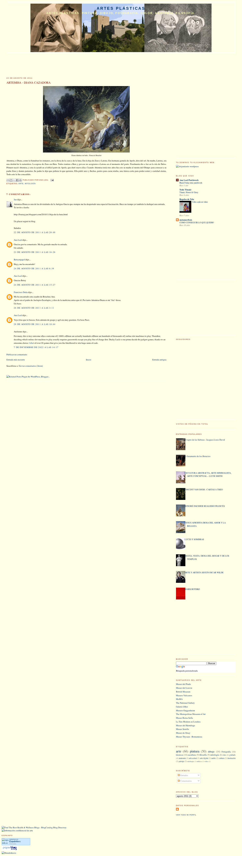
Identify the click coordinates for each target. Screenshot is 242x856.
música (199, 761)
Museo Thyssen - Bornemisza (189, 736)
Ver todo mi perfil (186, 815)
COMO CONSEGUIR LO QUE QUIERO (196, 222)
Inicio (88, 359)
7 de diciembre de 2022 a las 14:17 (36, 347)
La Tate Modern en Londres (188, 721)
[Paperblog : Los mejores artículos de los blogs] (10, 849)
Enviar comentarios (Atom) (31, 365)
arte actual (193, 758)
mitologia (190, 761)
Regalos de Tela (186, 199)
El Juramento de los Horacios (197, 456)
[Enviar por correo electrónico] (8, 180)
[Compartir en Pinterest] (20, 180)
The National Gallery (185, 702)
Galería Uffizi (182, 706)
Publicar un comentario (16, 354)
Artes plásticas (121, 8)
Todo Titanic (185, 189)
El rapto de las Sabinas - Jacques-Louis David (205, 439)
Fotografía (226, 751)
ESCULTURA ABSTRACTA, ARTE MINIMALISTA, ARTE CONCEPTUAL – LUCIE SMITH (208, 474)
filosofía (203, 754)
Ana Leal (18, 239)
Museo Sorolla (182, 729)
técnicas (179, 754)
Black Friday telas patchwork (190, 182)
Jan (15, 199)
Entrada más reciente (15, 359)
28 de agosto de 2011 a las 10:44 (35, 324)
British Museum (183, 691)
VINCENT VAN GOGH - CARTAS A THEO (204, 489)
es (15, 841)
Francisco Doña (21, 292)
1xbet (31, 342)
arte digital (204, 758)
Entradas (184, 775)
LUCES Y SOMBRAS (194, 539)
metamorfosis (185, 219)
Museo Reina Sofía (184, 717)
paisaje (181, 761)
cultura (221, 758)
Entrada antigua (159, 359)
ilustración (232, 758)
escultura (192, 754)
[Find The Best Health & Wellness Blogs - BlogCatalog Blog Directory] (34, 827)
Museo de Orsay (183, 732)
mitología (30, 183)
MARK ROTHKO (192, 589)
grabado (232, 755)
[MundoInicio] (9, 852)
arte (21, 183)
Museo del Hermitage (185, 725)
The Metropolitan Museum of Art (191, 714)
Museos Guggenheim (185, 710)
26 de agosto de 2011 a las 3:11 (34, 307)
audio (213, 758)
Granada (12, 844)
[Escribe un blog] (11, 180)
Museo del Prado (183, 684)
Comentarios (186, 780)
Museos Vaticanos (184, 695)
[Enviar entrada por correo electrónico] (51, 180)
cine (224, 755)
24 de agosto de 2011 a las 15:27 (35, 284)
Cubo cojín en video (200, 201)
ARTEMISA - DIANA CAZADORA (28, 82)
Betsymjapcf (19, 259)
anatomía (182, 758)
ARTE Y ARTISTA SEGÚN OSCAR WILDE (204, 572)
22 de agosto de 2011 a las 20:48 (35, 232)
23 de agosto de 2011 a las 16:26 (35, 252)
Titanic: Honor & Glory (188, 192)
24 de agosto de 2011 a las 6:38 (34, 268)
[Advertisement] (200, 104)
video (206, 761)
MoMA (179, 699)
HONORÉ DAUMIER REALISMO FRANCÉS (205, 505)
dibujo (211, 751)
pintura (194, 751)
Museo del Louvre (184, 687)
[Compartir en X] (14, 180)
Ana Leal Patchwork (189, 180)
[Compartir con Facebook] (17, 180)
